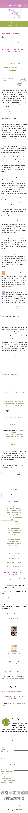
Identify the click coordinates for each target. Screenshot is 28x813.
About (2, 747)
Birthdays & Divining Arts (14, 530)
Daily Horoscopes (5, 773)
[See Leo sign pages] (18, 795)
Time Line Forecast (9, 585)
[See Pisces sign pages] (22, 801)
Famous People (14, 521)
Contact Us (4, 749)
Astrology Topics (14, 541)
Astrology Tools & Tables (14, 537)
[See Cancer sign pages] (14, 795)
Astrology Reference (14, 539)
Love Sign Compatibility (14, 528)
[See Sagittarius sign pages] (10, 801)
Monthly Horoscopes (6, 776)
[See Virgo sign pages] (22, 795)
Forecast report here (6, 358)
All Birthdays (14, 42)
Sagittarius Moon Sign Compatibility (14, 434)
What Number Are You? (14, 653)
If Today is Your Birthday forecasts (14, 566)
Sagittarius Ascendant (14, 424)
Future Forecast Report (17, 411)
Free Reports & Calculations (14, 548)
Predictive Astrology (14, 534)
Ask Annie (14, 519)
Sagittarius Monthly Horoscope (14, 399)
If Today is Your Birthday (11, 374)
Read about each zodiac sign (14, 638)
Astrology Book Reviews (14, 543)
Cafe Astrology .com (14, 13)
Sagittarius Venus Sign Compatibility (14, 436)
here (19, 666)
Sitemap (3, 753)
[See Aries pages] (2, 795)
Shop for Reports (5, 769)
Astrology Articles (14, 515)
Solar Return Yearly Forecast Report (13, 329)
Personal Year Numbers (7, 467)
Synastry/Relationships (14, 532)
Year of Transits (8, 591)
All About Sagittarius (14, 422)
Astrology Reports (14, 506)
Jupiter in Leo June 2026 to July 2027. (11, 691)
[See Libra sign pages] (26, 795)
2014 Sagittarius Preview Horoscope (14, 417)
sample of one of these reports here (13, 344)
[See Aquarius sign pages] (18, 801)
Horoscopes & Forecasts (14, 510)
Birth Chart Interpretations (14, 508)
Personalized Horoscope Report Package (15, 597)
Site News (3, 756)
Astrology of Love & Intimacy (14, 517)
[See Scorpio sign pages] (6, 801)
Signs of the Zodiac (14, 523)
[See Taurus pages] (6, 795)
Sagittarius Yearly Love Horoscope (14, 401)
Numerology (14, 444)
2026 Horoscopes (14, 558)
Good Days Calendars (7, 778)
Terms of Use (4, 751)
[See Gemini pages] (10, 795)
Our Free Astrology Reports (14, 562)
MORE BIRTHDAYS (6, 322)
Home (2, 745)
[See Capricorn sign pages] (14, 801)
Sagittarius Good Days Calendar (14, 405)
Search (3, 758)
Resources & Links (14, 545)
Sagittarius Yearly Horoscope (14, 397)
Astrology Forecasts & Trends (14, 512)
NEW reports (12, 604)
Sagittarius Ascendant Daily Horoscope (14, 403)
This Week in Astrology (7, 782)
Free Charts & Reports (7, 771)
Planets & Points (14, 526)
